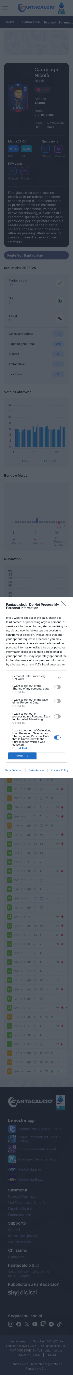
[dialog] (36, 687)
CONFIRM (22, 756)
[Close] (65, 605)
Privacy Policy (59, 770)
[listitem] (36, 677)
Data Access (36, 770)
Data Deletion (13, 770)
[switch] (57, 687)
